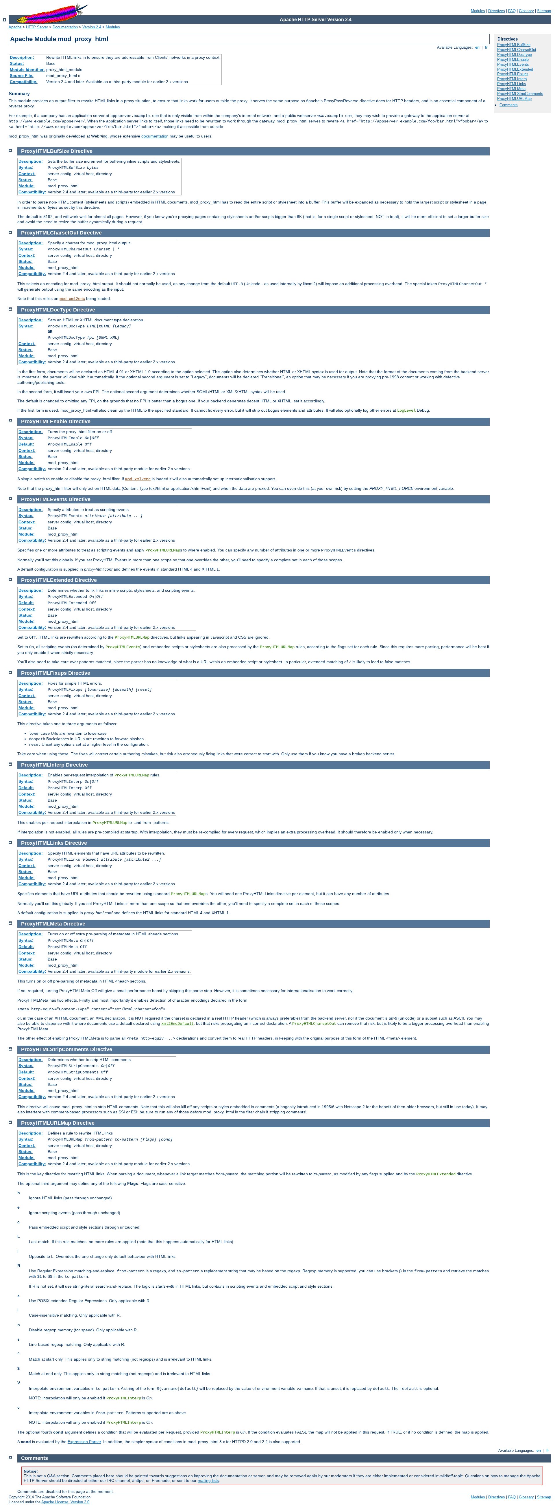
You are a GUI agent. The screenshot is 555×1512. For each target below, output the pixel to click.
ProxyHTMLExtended (515, 69)
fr (486, 47)
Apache (15, 27)
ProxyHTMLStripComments (520, 93)
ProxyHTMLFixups (512, 74)
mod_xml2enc (72, 298)
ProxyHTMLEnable (513, 59)
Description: (22, 57)
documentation (155, 136)
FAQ (512, 11)
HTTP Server (37, 27)
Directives (496, 11)
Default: (26, 444)
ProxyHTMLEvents (513, 64)
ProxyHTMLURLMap (514, 98)
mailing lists (208, 1480)
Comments (509, 105)
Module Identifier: (27, 69)
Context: (27, 173)
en (477, 47)
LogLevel (406, 410)
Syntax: (26, 167)
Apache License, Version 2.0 (65, 1502)
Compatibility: (24, 81)
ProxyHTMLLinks (511, 84)
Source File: (22, 75)
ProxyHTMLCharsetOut (516, 49)
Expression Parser (84, 1441)
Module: (26, 186)
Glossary (526, 11)
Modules (478, 11)
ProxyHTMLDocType (514, 54)
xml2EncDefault (177, 1023)
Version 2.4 (91, 27)
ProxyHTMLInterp (512, 79)
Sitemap (544, 11)
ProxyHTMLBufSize (513, 45)
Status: (17, 63)
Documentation (65, 27)
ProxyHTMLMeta (511, 89)
